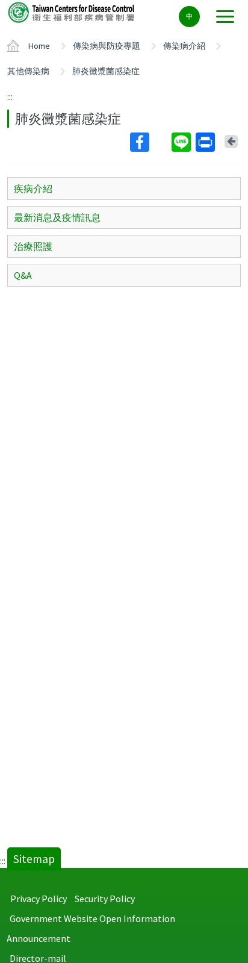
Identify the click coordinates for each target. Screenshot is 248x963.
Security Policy (105, 899)
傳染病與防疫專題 (106, 45)
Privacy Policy (38, 899)
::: (10, 96)
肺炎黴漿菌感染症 (106, 71)
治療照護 (33, 246)
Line (182, 142)
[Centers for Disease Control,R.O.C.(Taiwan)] (72, 11)
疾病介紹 (33, 188)
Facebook (149, 142)
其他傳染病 (28, 71)
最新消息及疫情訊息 (57, 217)
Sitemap (34, 859)
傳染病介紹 (184, 45)
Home (39, 45)
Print (206, 142)
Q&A (23, 275)
